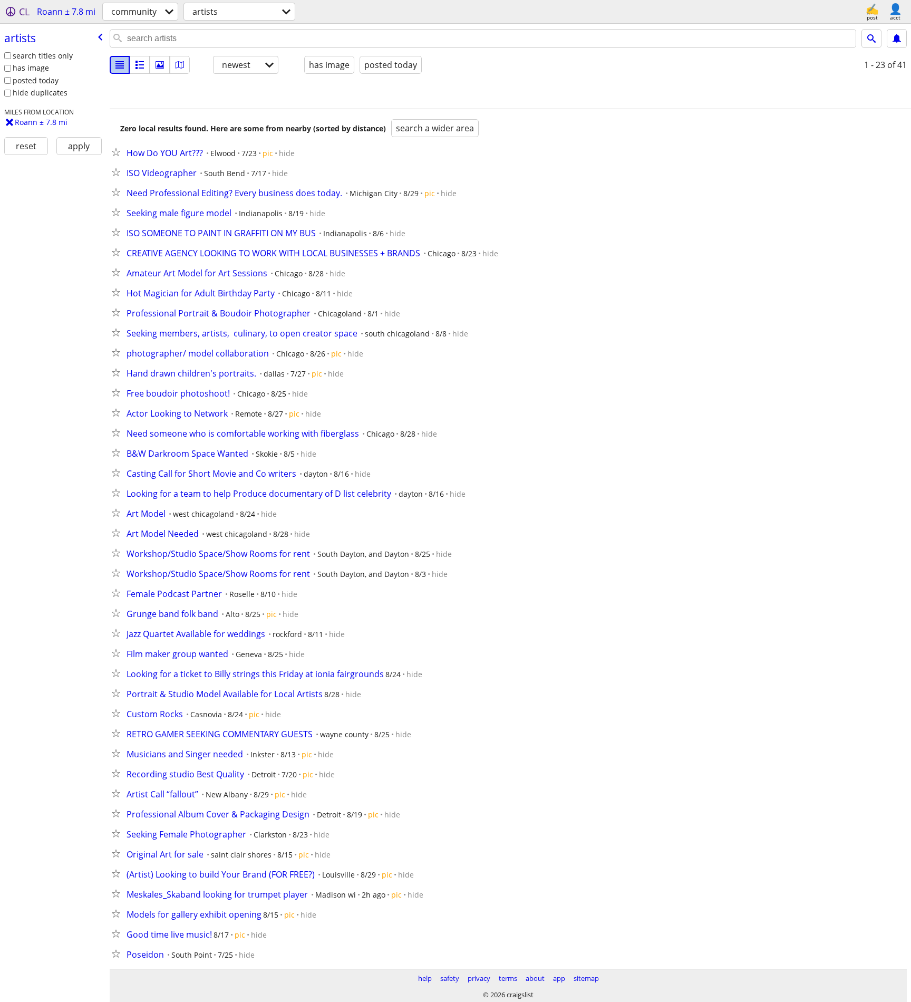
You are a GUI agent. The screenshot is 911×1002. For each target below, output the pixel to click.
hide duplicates (40, 93)
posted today (36, 80)
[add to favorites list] (118, 152)
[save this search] (897, 38)
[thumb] (140, 65)
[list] (120, 65)
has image (31, 68)
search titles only (43, 56)
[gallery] (160, 65)
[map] (180, 65)
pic (268, 153)
